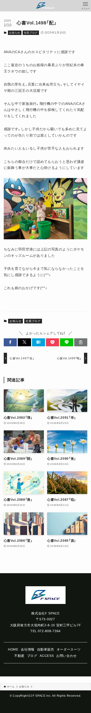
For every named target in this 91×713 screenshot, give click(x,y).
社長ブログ (31, 32)
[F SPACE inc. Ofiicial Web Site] (45, 5)
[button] (10, 342)
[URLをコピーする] (80, 342)
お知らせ (14, 32)
